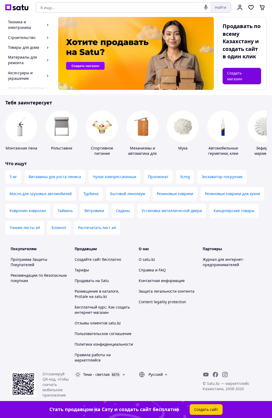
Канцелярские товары (234, 210)
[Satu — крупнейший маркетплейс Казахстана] (16, 7)
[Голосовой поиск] (205, 7)
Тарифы (82, 269)
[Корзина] (262, 7)
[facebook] (215, 374)
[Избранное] (251, 7)
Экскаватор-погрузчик (222, 176)
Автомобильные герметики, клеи (223, 151)
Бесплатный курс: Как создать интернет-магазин (102, 310)
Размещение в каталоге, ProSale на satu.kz (97, 294)
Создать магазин (234, 76)
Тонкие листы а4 (25, 227)
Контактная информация (162, 280)
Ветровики (94, 210)
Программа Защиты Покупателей (29, 262)
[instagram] (225, 374)
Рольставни (61, 148)
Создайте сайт (88, 259)
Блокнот (59, 227)
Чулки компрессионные (114, 176)
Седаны (123, 210)
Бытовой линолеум (127, 193)
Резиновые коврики (175, 193)
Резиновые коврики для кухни (232, 193)
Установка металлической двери (172, 210)
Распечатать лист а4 (97, 227)
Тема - (96, 374)
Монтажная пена (21, 148)
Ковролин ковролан (28, 210)
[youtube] (206, 374)
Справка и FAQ (152, 269)
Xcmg (185, 176)
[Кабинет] (239, 7)
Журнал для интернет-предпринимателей (223, 262)
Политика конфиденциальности (104, 344)
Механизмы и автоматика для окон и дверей (142, 153)
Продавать (84, 280)
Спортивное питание (102, 151)
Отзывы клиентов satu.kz (98, 322)
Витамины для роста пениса (55, 176)
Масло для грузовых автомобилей (41, 193)
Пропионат (158, 176)
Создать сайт (206, 409)
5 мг (13, 176)
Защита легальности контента (166, 291)
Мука (183, 148)
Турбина (91, 193)
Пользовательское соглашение (103, 333)
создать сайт (240, 48)
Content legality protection (162, 301)
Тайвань (65, 210)
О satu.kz (147, 259)
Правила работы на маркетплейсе (93, 357)
